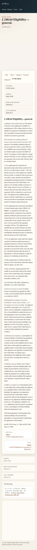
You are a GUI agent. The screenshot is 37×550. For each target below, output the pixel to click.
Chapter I (19, 75)
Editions (9, 9)
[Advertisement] (18, 50)
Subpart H (7, 80)
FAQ (20, 9)
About (15, 9)
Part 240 (25, 75)
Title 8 (12, 75)
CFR (6, 75)
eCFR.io (5, 3)
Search (4, 9)
